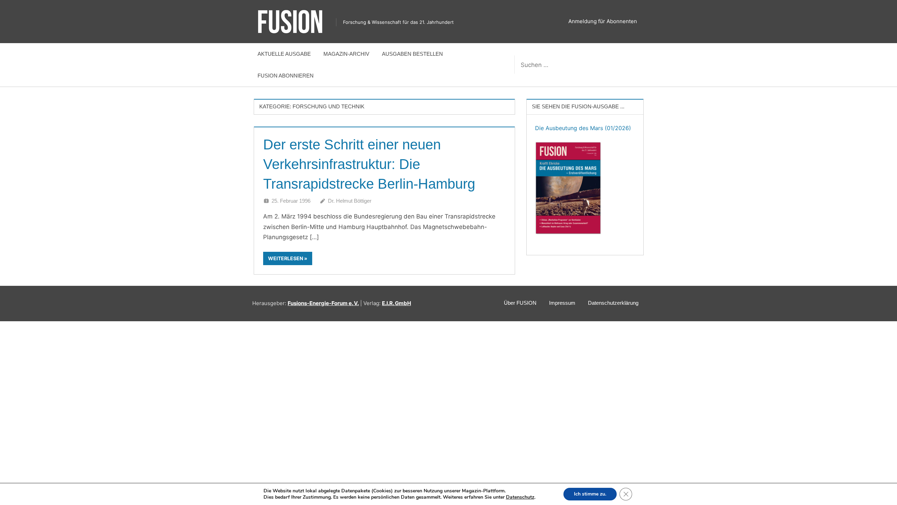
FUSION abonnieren (286, 76)
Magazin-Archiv (346, 54)
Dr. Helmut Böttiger (349, 201)
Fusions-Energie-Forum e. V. (323, 303)
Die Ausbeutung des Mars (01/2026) (583, 128)
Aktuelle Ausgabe (284, 54)
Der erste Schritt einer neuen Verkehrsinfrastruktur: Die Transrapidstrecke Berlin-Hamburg (369, 164)
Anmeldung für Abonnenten (602, 21)
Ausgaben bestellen (412, 54)
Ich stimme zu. (590, 494)
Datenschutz (520, 497)
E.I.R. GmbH (396, 303)
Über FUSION (520, 303)
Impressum (562, 303)
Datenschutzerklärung (613, 303)
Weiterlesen (285, 258)
